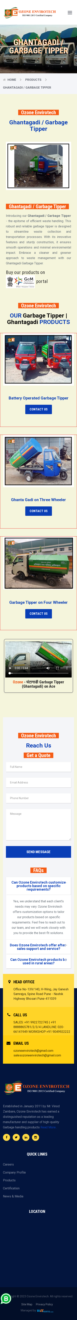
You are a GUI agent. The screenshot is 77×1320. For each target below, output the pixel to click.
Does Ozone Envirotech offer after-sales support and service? (38, 946)
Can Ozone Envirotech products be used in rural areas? (38, 961)
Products (33, 80)
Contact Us (39, 409)
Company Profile (14, 1172)
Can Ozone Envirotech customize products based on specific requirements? (38, 886)
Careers (8, 1164)
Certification (11, 1188)
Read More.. (48, 1127)
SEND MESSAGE (38, 852)
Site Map (26, 1304)
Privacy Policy (44, 1304)
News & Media (13, 1196)
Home (12, 80)
